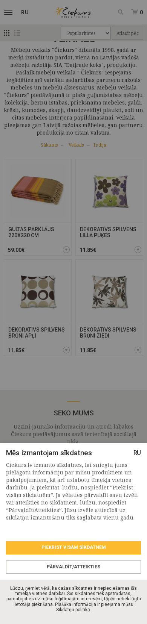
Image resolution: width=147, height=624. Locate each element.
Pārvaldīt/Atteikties (73, 566)
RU (137, 452)
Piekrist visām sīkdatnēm (73, 547)
